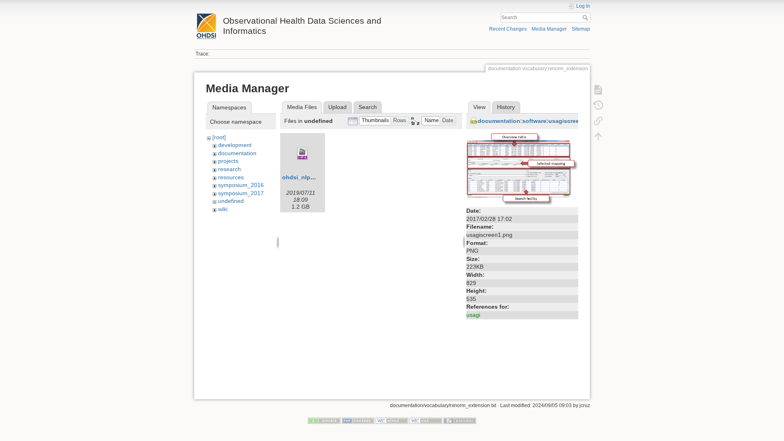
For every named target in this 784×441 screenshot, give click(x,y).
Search (586, 17)
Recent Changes (508, 29)
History (506, 107)
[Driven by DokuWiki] (459, 420)
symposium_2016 (241, 185)
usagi (473, 315)
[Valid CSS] (426, 420)
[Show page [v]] (598, 90)
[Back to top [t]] (598, 136)
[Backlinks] (598, 121)
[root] (219, 137)
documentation (237, 153)
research (229, 169)
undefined (231, 201)
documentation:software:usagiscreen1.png (538, 121)
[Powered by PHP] (358, 420)
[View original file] (522, 168)
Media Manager (549, 29)
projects (228, 161)
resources (231, 177)
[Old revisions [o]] (598, 105)
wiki (222, 209)
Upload (337, 107)
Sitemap (581, 29)
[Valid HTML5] (392, 420)
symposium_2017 (241, 193)
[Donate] (324, 420)
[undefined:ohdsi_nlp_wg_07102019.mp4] (302, 153)
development (235, 145)
